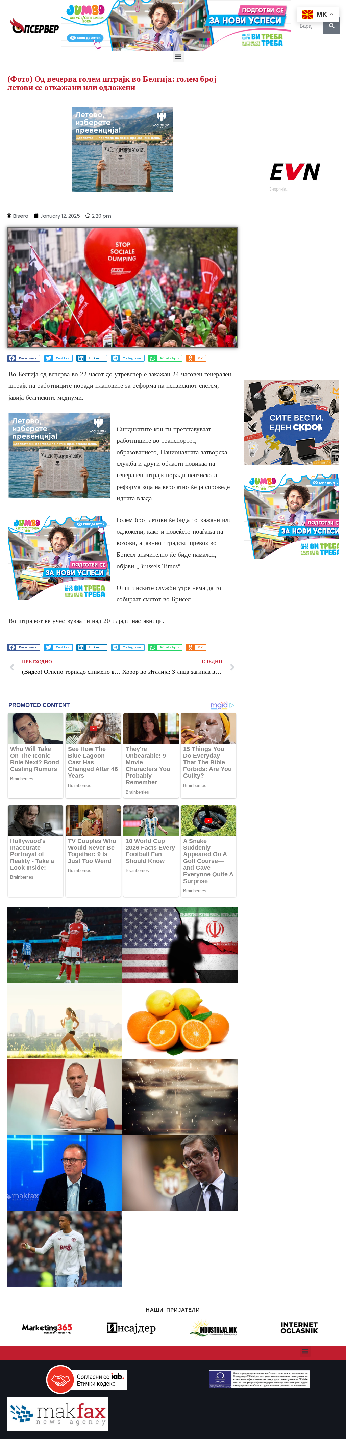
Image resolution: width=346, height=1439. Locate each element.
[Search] (331, 25)
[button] (178, 56)
